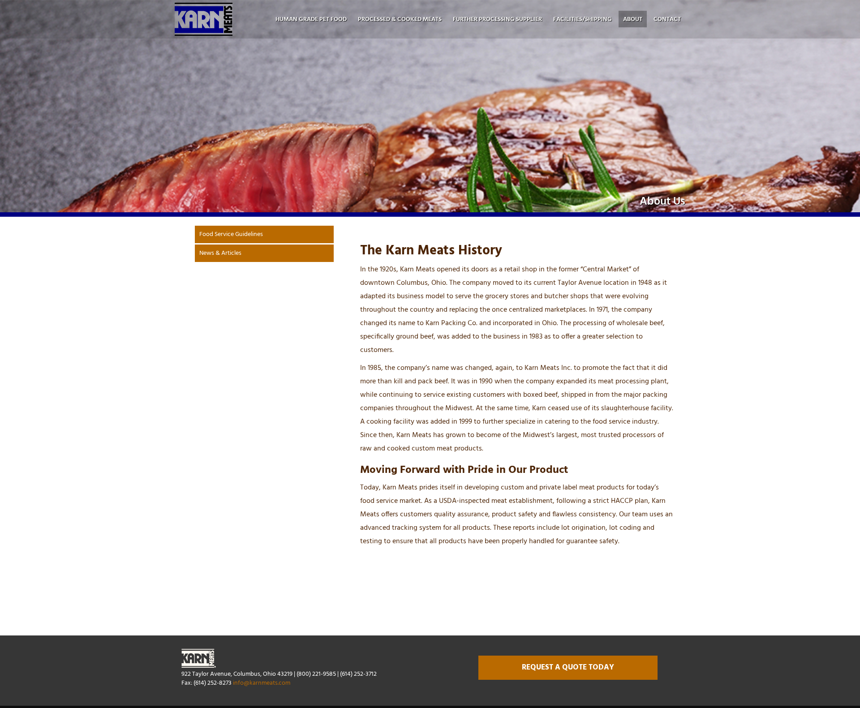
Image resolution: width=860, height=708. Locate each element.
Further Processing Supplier (497, 19)
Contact (667, 19)
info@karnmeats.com (261, 683)
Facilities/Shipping (582, 19)
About (632, 19)
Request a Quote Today (568, 667)
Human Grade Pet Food (311, 19)
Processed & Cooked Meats (400, 19)
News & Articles (220, 253)
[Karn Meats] (203, 19)
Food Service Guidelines (231, 234)
